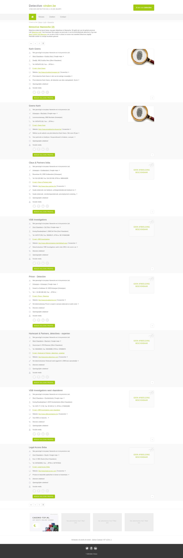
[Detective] (32, 17)
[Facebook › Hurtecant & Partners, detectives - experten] (38, 377)
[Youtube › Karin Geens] (47, 92)
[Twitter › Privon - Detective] (34, 320)
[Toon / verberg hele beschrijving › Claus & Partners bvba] (65, 190)
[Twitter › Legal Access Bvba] (34, 491)
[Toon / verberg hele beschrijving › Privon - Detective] (65, 304)
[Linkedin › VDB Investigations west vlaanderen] (43, 434)
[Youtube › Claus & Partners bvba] (47, 206)
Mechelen (44, 113)
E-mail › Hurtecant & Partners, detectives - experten (48, 353)
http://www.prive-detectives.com (48, 357)
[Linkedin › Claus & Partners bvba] (43, 206)
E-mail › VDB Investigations (41, 239)
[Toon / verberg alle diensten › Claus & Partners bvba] (65, 194)
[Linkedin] (95, 548)
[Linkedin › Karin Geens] (43, 92)
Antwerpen (36, 113)
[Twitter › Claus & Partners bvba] (34, 206)
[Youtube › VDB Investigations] (47, 263)
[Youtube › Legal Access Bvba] (47, 491)
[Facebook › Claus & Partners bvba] (38, 206)
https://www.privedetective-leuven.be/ (49, 129)
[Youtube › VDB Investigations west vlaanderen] (47, 434)
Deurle (46, 455)
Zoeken (52, 17)
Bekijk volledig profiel (44, 98)
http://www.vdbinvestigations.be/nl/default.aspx (52, 243)
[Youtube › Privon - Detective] (47, 320)
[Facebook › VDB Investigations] (38, 263)
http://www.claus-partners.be (47, 186)
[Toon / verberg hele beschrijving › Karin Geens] (65, 76)
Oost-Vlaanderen (38, 227)
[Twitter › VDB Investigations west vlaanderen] (34, 434)
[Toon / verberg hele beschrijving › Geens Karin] (65, 133)
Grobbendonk (45, 170)
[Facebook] (91, 548)
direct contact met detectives (38, 34)
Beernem (47, 341)
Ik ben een (144, 7)
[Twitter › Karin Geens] (34, 92)
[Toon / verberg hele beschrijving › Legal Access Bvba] (65, 475)
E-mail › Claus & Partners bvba (42, 182)
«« (31, 43)
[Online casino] (45, 523)
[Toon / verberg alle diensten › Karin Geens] (65, 80)
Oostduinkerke (49, 398)
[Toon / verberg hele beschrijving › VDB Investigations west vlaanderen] (65, 418)
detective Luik (36, 32)
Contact (63, 17)
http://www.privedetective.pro (47, 300)
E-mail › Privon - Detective (41, 296)
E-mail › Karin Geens (39, 68)
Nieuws (41, 17)
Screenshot (65, 72)
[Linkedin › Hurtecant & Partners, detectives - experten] (43, 377)
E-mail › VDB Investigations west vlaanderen (46, 410)
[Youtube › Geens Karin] (47, 149)
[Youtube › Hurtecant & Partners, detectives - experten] (47, 377)
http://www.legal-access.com (47, 471)
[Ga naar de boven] (152, 98)
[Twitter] (87, 548)
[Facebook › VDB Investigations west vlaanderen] (38, 434)
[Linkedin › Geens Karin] (43, 149)
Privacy (95, 553)
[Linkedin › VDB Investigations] (43, 263)
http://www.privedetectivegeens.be (48, 72)
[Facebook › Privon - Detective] (38, 320)
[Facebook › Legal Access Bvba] (38, 491)
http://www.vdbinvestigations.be (48, 414)
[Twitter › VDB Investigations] (34, 263)
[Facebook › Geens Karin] (38, 149)
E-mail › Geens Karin (39, 125)
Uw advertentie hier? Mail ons (76, 522)
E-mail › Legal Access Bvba (41, 467)
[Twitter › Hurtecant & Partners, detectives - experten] (34, 377)
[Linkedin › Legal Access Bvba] (43, 491)
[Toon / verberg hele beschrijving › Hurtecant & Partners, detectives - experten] (65, 361)
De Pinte (47, 227)
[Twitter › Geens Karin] (34, 149)
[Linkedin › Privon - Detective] (43, 320)
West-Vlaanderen (38, 56)
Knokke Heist (49, 56)
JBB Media (89, 553)
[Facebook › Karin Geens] (38, 92)
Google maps (59, 56)
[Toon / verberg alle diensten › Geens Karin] (65, 137)
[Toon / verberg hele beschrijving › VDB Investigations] (65, 247)
